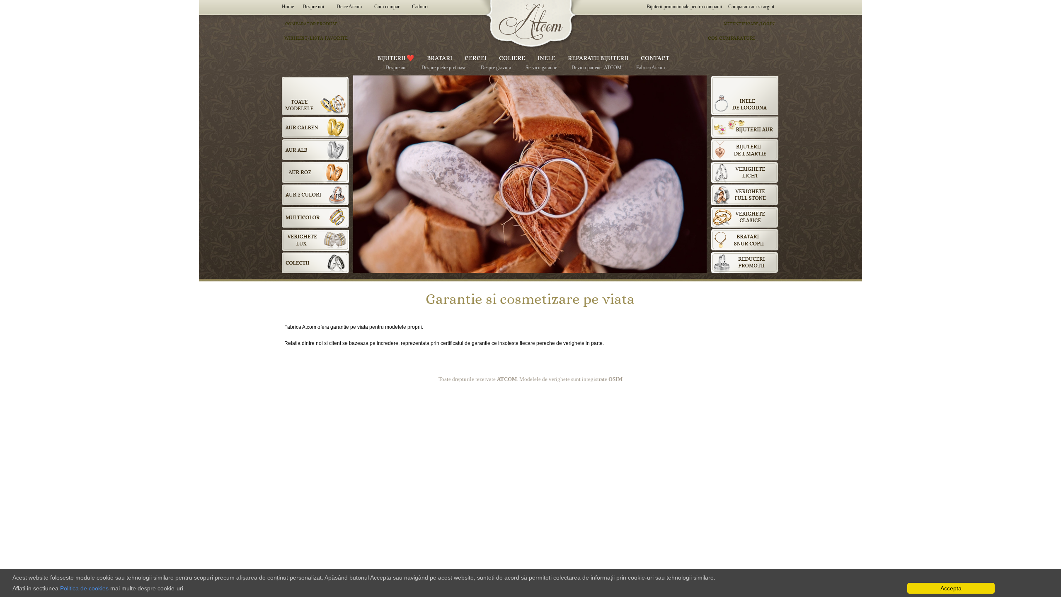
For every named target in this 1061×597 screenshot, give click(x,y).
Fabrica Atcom (650, 67)
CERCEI (476, 58)
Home (289, 6)
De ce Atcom (349, 6)
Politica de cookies (84, 588)
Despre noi (313, 6)
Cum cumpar (387, 6)
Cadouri (420, 6)
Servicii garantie (541, 67)
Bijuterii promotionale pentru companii (684, 6)
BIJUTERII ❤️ (395, 58)
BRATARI (439, 58)
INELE (546, 58)
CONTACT (655, 58)
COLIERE (512, 58)
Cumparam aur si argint (751, 6)
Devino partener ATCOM (597, 67)
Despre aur (396, 67)
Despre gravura (496, 67)
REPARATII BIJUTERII (598, 58)
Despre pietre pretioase (443, 67)
